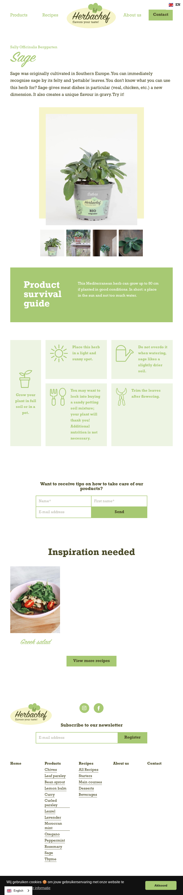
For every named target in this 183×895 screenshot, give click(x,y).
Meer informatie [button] (38, 888)
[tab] (52, 243)
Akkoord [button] (160, 885)
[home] (91, 15)
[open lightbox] (91, 169)
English (18, 890)
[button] (174, 5)
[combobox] (18, 890)
